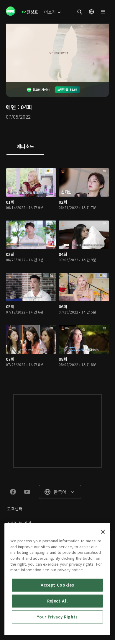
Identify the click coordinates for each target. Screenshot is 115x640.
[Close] (102, 531)
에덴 (11, 107)
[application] (57, 53)
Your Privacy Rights (57, 617)
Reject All (57, 601)
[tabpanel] (57, 268)
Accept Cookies (57, 585)
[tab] (25, 146)
